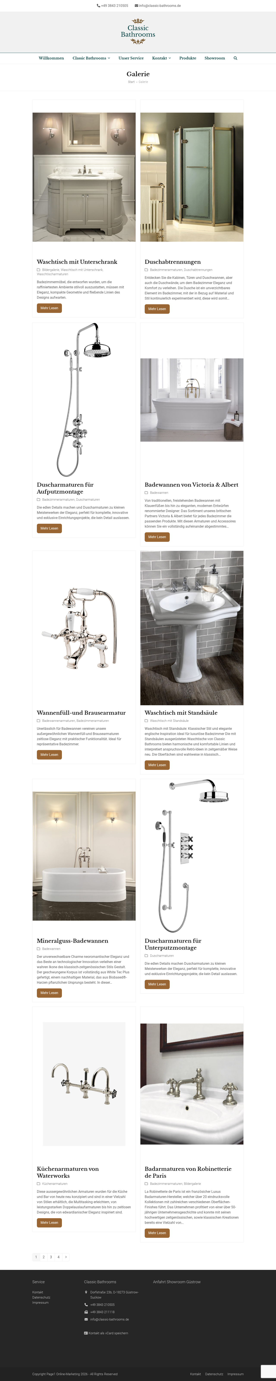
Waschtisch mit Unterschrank (77, 262)
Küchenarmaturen (54, 1184)
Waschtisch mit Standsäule (181, 713)
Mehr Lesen (49, 308)
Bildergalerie (50, 270)
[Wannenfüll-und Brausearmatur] (84, 628)
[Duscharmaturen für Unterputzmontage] (191, 856)
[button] (235, 58)
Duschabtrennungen (173, 262)
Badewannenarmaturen (58, 721)
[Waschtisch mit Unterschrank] (84, 177)
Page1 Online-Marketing (63, 1374)
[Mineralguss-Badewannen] (84, 856)
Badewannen (159, 493)
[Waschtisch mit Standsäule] (191, 628)
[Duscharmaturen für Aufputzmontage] (84, 400)
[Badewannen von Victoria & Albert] (191, 400)
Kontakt (37, 1292)
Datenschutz (41, 1297)
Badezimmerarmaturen (166, 270)
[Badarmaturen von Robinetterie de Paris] (191, 1084)
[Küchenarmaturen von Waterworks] (84, 1084)
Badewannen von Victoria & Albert (191, 485)
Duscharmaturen (88, 500)
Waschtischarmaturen (52, 274)
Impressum (40, 1303)
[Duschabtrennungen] (191, 177)
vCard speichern (116, 1333)
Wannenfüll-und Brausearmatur (81, 713)
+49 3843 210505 (102, 1305)
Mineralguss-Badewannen (72, 941)
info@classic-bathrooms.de (109, 1319)
